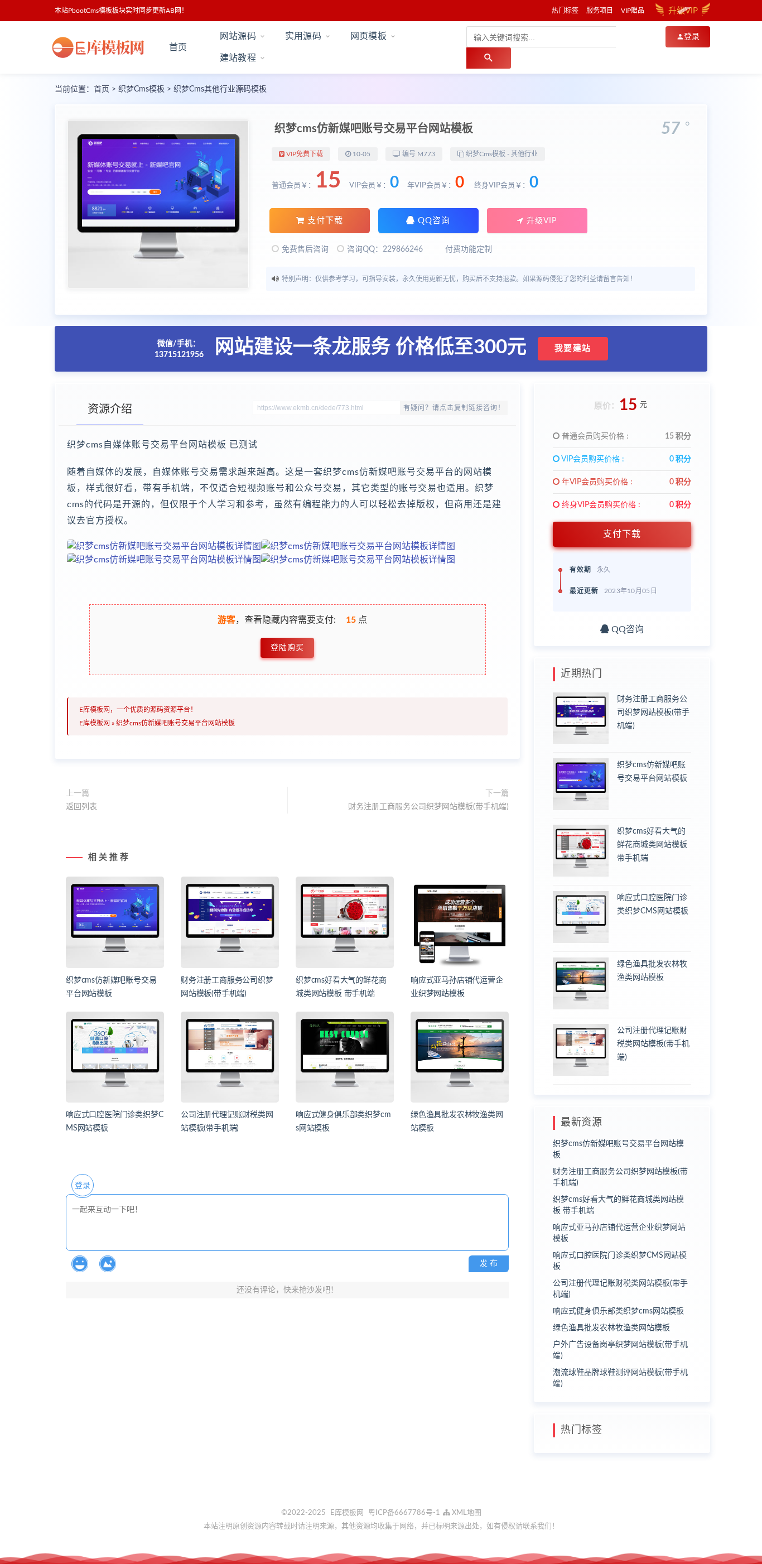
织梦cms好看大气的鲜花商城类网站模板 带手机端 (652, 844)
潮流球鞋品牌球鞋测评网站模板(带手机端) (620, 1378)
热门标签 (565, 10)
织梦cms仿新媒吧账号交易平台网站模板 (175, 723)
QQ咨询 (432, 220)
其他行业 (524, 154)
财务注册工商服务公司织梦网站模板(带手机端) (428, 807)
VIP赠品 (632, 10)
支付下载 (324, 220)
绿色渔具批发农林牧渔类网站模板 (611, 1328)
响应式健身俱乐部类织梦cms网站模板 (618, 1311)
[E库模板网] (101, 47)
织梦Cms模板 (141, 89)
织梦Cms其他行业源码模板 (220, 89)
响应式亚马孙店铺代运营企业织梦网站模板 (619, 1233)
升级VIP (540, 221)
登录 (82, 1186)
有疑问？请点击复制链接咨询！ (454, 408)
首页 (178, 47)
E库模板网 (94, 723)
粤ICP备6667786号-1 (404, 1513)
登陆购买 (287, 648)
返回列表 (81, 807)
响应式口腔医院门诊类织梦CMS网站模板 (620, 1261)
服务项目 (599, 10)
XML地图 (465, 1513)
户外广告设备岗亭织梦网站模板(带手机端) (620, 1350)
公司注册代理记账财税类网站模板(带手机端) (653, 1044)
